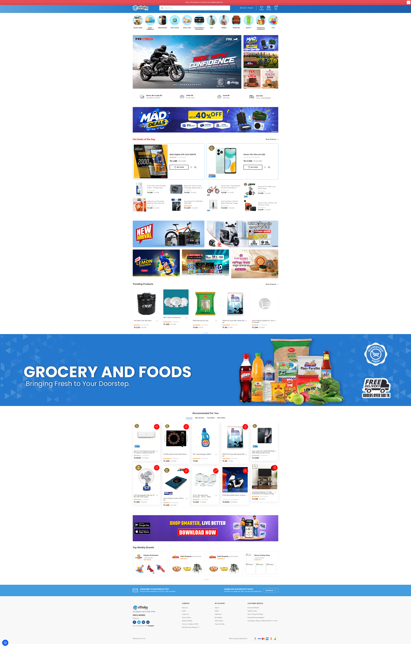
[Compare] (195, 169)
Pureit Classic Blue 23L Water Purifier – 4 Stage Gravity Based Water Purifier (184, 154)
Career (184, 611)
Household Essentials (261, 28)
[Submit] (161, 8)
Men (211, 28)
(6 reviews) (175, 458)
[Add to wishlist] (191, 169)
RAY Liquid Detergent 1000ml (202, 454)
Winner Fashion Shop (262, 555)
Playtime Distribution (151, 555)
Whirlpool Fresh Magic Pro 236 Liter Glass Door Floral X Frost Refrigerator (267, 188)
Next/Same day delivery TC (190, 627)
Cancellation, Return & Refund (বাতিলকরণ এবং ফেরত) (262, 620)
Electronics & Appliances (199, 28)
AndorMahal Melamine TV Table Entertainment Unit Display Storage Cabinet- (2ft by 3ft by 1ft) (263, 493)
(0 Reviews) (182, 159)
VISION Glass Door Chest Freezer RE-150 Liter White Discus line (266, 203)
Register (250, 8)
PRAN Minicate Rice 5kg (200, 320)
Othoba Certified (187, 620)
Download (269, 590)
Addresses (218, 614)
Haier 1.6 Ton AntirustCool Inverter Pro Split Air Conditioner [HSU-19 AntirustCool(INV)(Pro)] (144, 452)
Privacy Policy (186, 617)
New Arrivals (199, 418)
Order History (219, 620)
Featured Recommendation (256, 617)
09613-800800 (139, 615)
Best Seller (221, 418)
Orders (217, 611)
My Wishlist (218, 617)
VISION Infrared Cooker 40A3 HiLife (174, 454)
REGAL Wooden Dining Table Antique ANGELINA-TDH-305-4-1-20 (259, 154)
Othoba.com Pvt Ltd (139, 638)
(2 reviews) (145, 455)
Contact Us (185, 614)
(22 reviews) (234, 499)
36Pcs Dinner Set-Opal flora (172, 317)
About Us (185, 607)
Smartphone (162, 28)
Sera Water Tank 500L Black (143, 320)
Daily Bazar (175, 28)
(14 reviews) (264, 455)
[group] (187, 62)
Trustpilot (150, 625)
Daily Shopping (185, 556)
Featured (189, 418)
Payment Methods (253, 607)
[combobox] (194, 7)
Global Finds (137, 28)
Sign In (244, 8)
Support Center (252, 611)
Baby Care (187, 28)
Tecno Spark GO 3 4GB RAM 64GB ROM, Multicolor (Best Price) (263, 452)
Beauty (248, 28)
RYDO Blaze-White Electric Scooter (233, 495)
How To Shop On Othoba (255, 614)
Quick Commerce (150, 28)
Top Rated (211, 418)
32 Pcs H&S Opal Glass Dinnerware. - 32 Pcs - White (202, 496)
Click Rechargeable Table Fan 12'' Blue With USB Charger (144, 496)
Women (224, 28)
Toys (273, 28)
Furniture (236, 28)
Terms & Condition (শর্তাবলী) (190, 624)
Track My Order (220, 624)
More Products (271, 139)
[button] (177, 84)
